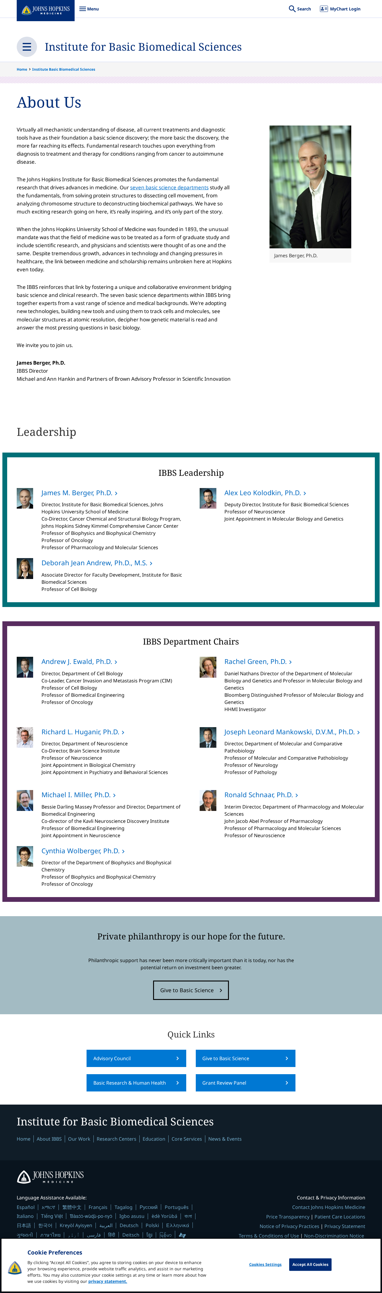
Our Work (79, 1139)
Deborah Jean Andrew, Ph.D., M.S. (94, 562)
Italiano (25, 1216)
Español (26, 1207)
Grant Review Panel (224, 1083)
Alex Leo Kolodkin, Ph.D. (262, 492)
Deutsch (129, 1225)
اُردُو (74, 1235)
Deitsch (130, 1235)
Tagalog (124, 1207)
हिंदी (111, 1234)
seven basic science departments (169, 187)
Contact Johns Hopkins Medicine (328, 1207)
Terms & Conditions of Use (269, 1235)
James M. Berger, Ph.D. (77, 492)
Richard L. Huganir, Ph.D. (80, 731)
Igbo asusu (131, 1216)
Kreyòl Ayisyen (76, 1225)
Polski (152, 1225)
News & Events (225, 1139)
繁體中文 (71, 1207)
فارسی (94, 1235)
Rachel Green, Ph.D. (255, 661)
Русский (149, 1207)
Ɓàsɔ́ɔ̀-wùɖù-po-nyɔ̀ (91, 1216)
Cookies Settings (265, 1264)
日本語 (24, 1225)
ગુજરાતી (25, 1235)
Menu (89, 12)
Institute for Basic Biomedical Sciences (143, 46)
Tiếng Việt (52, 1216)
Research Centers (116, 1139)
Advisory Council (112, 1058)
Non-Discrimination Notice (334, 1235)
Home (22, 69)
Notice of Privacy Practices (289, 1226)
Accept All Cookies (310, 1264)
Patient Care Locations (340, 1216)
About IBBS (49, 1139)
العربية (106, 1225)
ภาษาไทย (50, 1235)
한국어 (45, 1225)
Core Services (187, 1139)
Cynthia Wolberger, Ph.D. (80, 850)
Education (154, 1139)
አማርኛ (48, 1207)
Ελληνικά (177, 1225)
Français (98, 1207)
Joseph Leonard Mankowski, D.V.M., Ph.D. (289, 731)
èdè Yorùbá (164, 1216)
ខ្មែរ (150, 1235)
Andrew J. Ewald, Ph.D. (76, 661)
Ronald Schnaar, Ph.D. (258, 794)
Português (177, 1207)
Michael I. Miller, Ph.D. (76, 794)
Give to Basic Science (187, 990)
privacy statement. (107, 1281)
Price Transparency (287, 1216)
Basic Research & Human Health (129, 1083)
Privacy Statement (344, 1226)
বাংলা (188, 1216)
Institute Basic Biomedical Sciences (63, 69)
